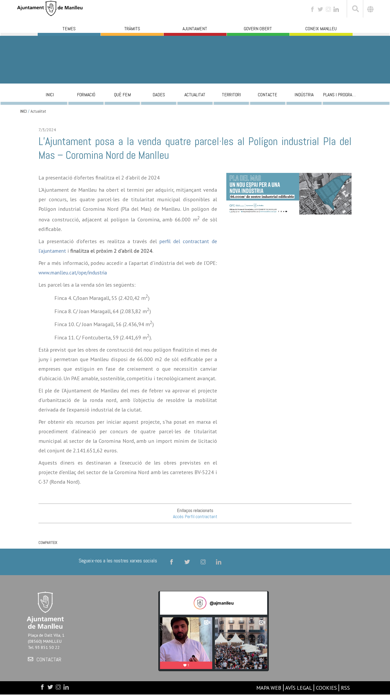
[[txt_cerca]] (355, 9)
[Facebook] (312, 9)
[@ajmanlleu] (200, 603)
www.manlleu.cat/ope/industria (72, 272)
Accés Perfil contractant (195, 516)
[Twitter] (320, 9)
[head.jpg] (289, 197)
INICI (23, 111)
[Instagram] (328, 9)
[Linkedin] (336, 9)
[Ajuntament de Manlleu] (50, 8)
